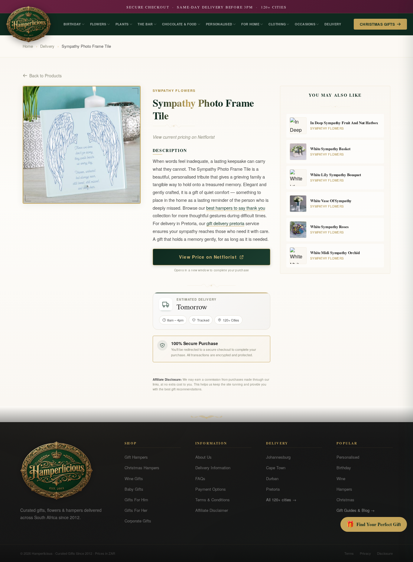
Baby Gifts (134, 489)
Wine (341, 478)
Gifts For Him (136, 499)
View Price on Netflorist (208, 257)
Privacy (365, 553)
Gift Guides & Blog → (356, 510)
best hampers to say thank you (235, 208)
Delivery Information (212, 467)
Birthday (344, 467)
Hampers (344, 489)
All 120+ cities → (281, 499)
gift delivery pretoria (225, 223)
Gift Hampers (136, 457)
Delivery (47, 46)
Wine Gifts (134, 478)
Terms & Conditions (212, 499)
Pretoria (273, 489)
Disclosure (385, 553)
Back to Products (45, 76)
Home (28, 46)
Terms (349, 553)
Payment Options (210, 489)
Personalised (348, 457)
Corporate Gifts (138, 521)
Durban (272, 478)
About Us (203, 457)
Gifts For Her (136, 510)
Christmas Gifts (377, 24)
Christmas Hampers (142, 467)
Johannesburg (278, 457)
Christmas (345, 499)
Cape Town (275, 467)
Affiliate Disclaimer (211, 510)
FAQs (200, 478)
